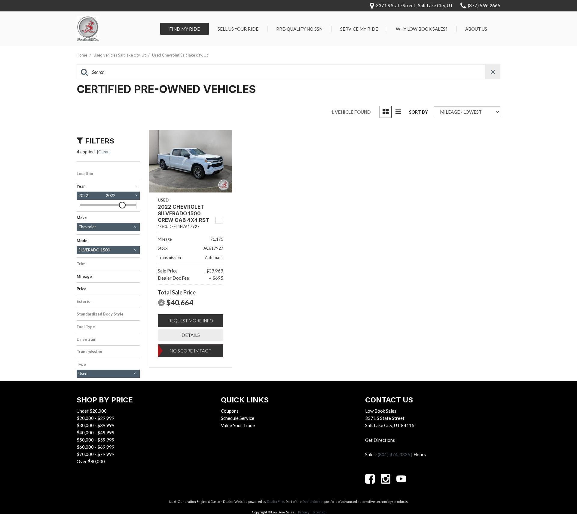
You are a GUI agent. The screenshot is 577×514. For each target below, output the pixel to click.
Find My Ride (184, 29)
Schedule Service (237, 418)
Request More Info (190, 320)
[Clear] (104, 151)
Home (82, 55)
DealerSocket (313, 501)
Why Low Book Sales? (421, 29)
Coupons (230, 411)
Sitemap (319, 512)
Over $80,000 (91, 461)
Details (191, 335)
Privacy (304, 512)
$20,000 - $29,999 (95, 418)
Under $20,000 (92, 411)
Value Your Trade (238, 425)
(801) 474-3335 (394, 454)
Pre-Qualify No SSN (299, 29)
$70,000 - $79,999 (95, 454)
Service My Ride (359, 29)
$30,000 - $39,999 (95, 425)
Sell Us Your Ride (238, 29)
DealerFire (275, 501)
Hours (420, 454)
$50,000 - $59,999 (95, 439)
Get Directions (380, 440)
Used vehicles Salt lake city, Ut (120, 55)
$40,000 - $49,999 (95, 432)
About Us (476, 29)
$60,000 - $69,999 (95, 447)
